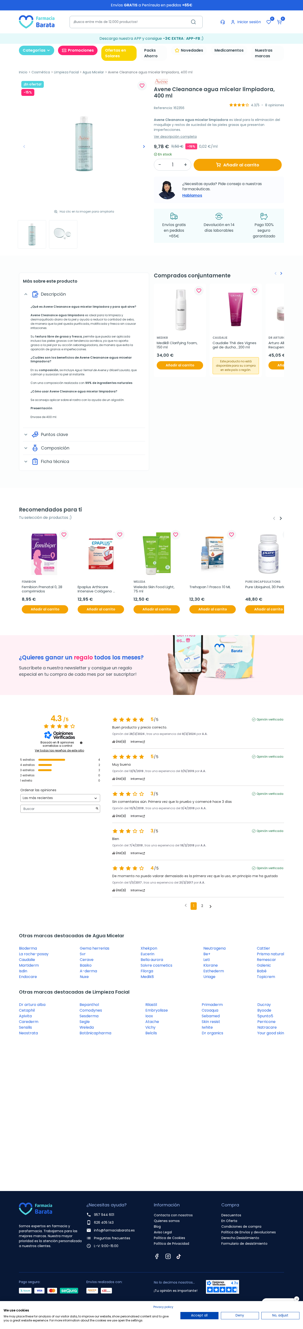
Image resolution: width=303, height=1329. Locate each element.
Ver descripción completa (175, 136)
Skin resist (211, 1021)
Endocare (28, 976)
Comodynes (91, 1010)
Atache (152, 1021)
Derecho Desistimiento (240, 1238)
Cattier (263, 948)
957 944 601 (104, 1214)
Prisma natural (270, 954)
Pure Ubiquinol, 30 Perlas (266, 587)
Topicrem (266, 976)
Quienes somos (167, 1220)
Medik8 (147, 976)
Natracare (267, 1027)
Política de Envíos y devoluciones (248, 1232)
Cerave (87, 959)
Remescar (266, 959)
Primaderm (212, 1004)
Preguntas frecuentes (112, 1238)
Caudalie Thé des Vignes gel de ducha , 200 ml (235, 345)
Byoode (264, 1010)
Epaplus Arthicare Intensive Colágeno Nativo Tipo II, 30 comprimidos (95, 589)
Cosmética (40, 72)
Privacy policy (163, 1307)
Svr (83, 954)
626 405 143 (104, 1222)
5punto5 (265, 1016)
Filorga (147, 971)
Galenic (264, 965)
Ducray (264, 1004)
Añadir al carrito (241, 165)
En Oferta (229, 1220)
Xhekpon (149, 948)
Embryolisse (156, 1010)
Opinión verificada (270, 719)
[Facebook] (157, 1256)
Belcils (151, 1033)
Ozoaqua (210, 1010)
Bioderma (28, 948)
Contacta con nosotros (173, 1215)
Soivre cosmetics (156, 965)
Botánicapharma (95, 1033)
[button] (279, 22)
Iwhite (207, 1027)
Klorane (210, 965)
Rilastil (151, 1004)
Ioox (149, 1016)
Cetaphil (27, 1010)
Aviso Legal (163, 1232)
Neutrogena (214, 948)
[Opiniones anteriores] (186, 905)
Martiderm (29, 965)
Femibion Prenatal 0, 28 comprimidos (42, 589)
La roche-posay (34, 954)
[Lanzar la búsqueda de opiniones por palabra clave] (97, 809)
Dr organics (212, 1033)
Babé (262, 971)
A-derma (88, 971)
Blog (157, 1226)
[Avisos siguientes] (210, 906)
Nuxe (84, 976)
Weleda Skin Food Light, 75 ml (154, 589)
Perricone (266, 1021)
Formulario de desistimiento (244, 1243)
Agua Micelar (93, 72)
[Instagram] (168, 1256)
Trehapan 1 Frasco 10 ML (210, 587)
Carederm (28, 1021)
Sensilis (25, 1027)
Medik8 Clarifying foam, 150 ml (177, 345)
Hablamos (192, 195)
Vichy (150, 1027)
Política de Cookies (169, 1238)
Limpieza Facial (66, 72)
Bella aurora (152, 959)
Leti (206, 959)
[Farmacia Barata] (36, 21)
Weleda (87, 1027)
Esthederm (213, 971)
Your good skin (270, 1033)
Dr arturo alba (32, 1004)
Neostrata (28, 1033)
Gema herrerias (94, 948)
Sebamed (211, 1016)
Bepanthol (89, 1004)
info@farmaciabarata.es (114, 1230)
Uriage (209, 976)
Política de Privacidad (171, 1243)
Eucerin (147, 954)
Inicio (23, 72)
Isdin (23, 971)
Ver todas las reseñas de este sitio (59, 750)
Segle (85, 1021)
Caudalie (27, 959)
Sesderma (89, 1016)
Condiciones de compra (241, 1226)
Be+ (206, 954)
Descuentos (231, 1215)
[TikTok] (179, 1256)
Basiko (86, 965)
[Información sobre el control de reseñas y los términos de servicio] (81, 743)
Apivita (25, 1016)
